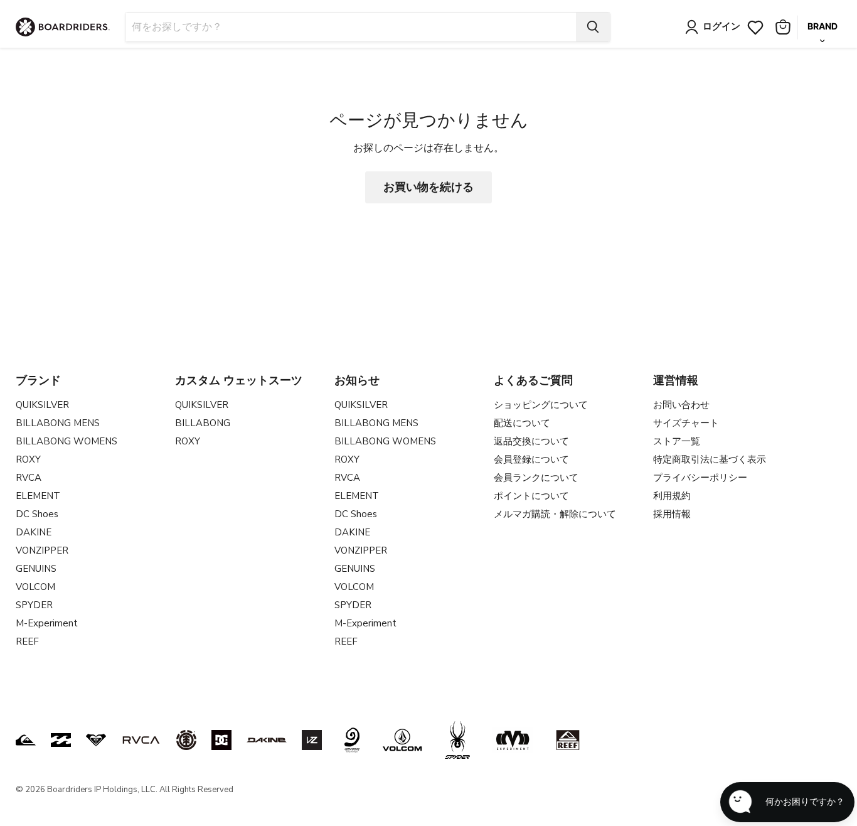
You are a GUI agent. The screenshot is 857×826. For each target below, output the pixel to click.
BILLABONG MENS (58, 423)
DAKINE (33, 532)
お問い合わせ (681, 405)
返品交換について (531, 441)
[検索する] (593, 27)
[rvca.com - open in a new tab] (141, 740)
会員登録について (531, 459)
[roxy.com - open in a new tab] (96, 740)
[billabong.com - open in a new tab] (61, 740)
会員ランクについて (536, 477)
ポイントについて (531, 496)
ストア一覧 (676, 441)
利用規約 (672, 496)
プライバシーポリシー (700, 477)
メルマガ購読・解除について (555, 514)
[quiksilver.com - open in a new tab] (26, 740)
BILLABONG (202, 423)
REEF (27, 641)
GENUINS (36, 568)
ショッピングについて (541, 405)
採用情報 (672, 514)
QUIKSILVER (42, 405)
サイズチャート (686, 423)
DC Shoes (37, 514)
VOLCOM (35, 587)
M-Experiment (47, 623)
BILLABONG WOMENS (66, 441)
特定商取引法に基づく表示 (709, 459)
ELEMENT (38, 496)
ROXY (28, 459)
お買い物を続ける (428, 187)
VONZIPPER (42, 550)
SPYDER (34, 605)
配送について (522, 423)
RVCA (28, 477)
